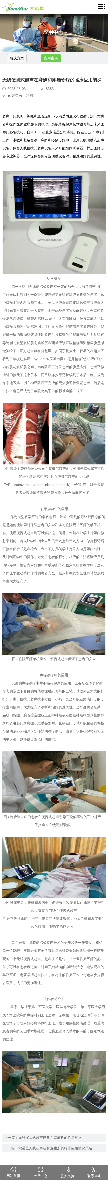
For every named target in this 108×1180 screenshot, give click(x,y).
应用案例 (51, 58)
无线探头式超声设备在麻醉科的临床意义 (50, 1138)
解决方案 (17, 58)
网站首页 (13, 1176)
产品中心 (40, 1176)
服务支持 (67, 1176)
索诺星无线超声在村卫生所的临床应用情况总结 (55, 1148)
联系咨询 (94, 1176)
